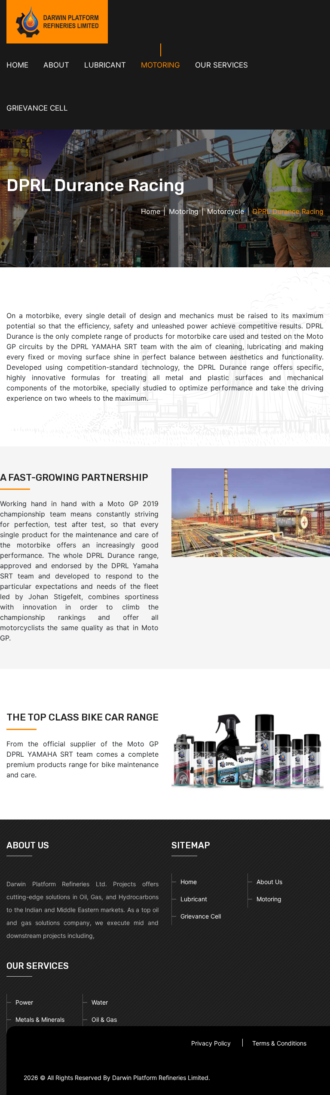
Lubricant (193, 899)
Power (24, 1002)
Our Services (221, 65)
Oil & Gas (104, 1019)
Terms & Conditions (279, 1043)
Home (17, 65)
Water (100, 1002)
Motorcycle (225, 211)
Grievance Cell (37, 108)
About (56, 65)
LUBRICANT (105, 65)
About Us (269, 881)
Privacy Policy (211, 1043)
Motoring (184, 211)
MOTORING (160, 65)
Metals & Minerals (39, 1019)
